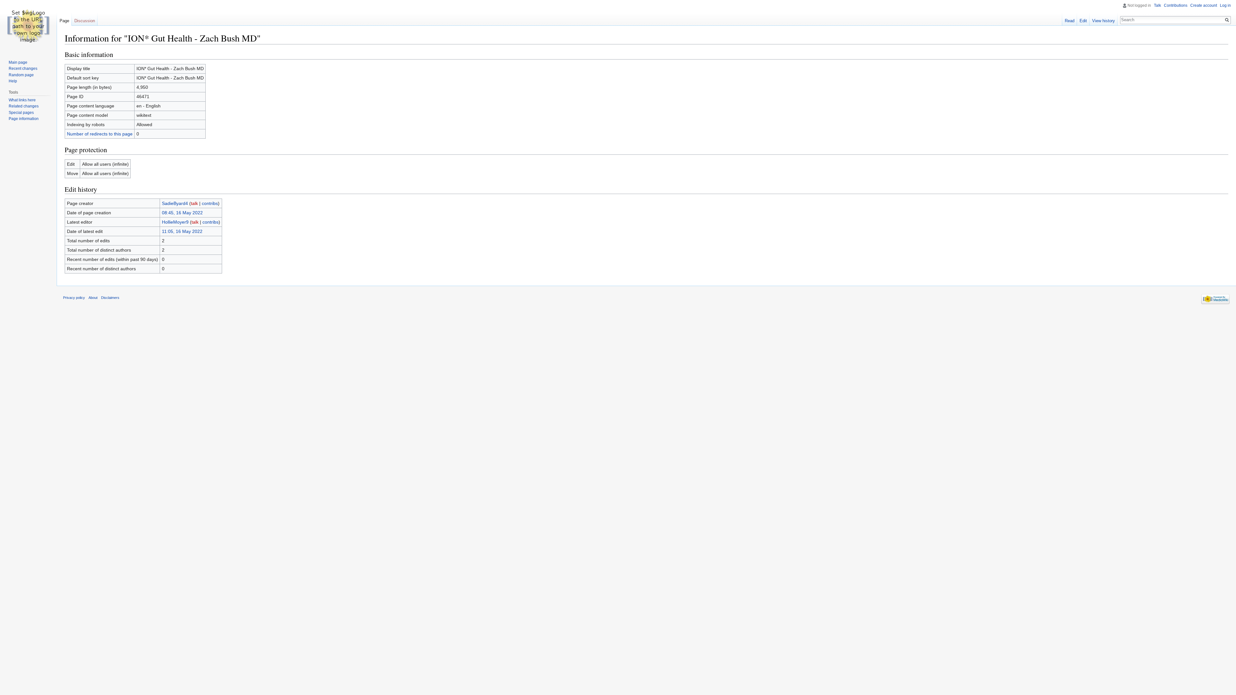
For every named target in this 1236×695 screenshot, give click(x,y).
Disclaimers (110, 298)
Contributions (1175, 5)
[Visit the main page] (28, 25)
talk (194, 203)
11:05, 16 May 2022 (182, 231)
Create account (1203, 5)
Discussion (84, 20)
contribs (210, 203)
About (93, 298)
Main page (18, 62)
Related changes (24, 106)
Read (1069, 20)
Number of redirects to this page (100, 133)
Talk (1157, 5)
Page (64, 20)
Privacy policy (74, 298)
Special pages (21, 112)
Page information (24, 118)
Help (13, 81)
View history (1103, 20)
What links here (22, 100)
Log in (1225, 5)
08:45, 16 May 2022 (182, 212)
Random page (21, 75)
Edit (1083, 20)
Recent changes (23, 68)
